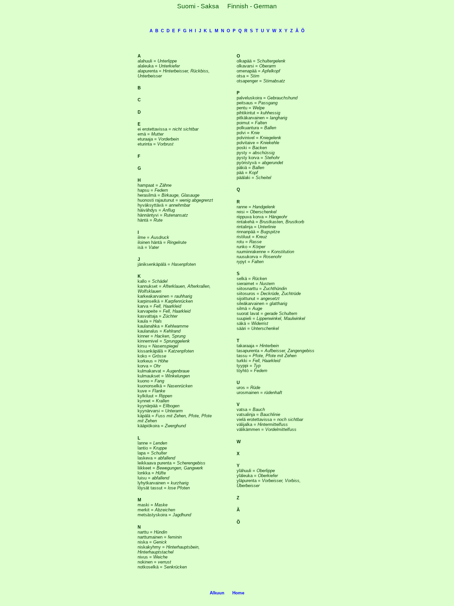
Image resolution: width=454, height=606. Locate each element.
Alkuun (217, 592)
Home (238, 592)
